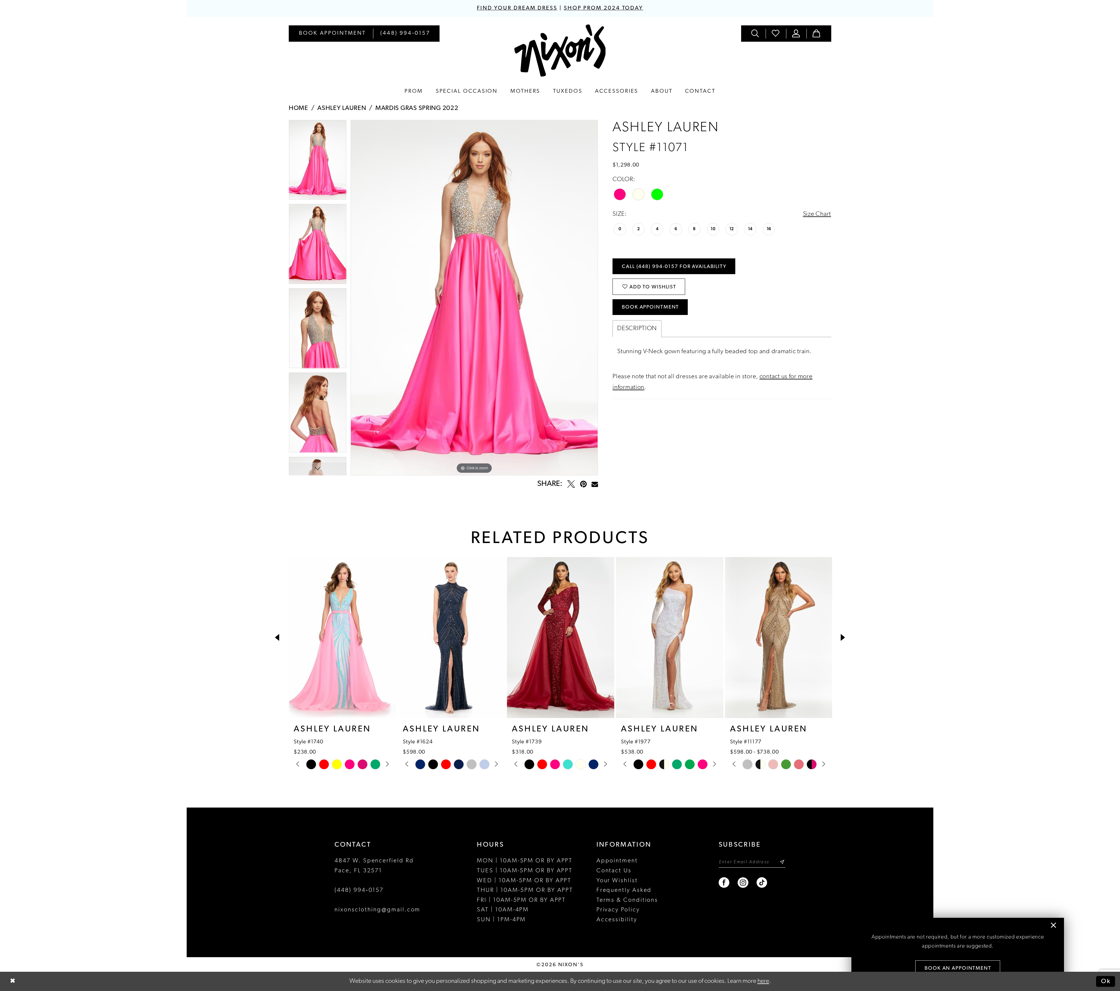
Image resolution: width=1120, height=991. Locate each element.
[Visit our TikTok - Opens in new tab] (762, 882)
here (763, 981)
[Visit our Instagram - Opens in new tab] (743, 882)
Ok (1106, 981)
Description (637, 328)
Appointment (617, 861)
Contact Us (613, 871)
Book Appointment (650, 307)
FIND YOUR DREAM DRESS (517, 8)
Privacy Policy (618, 910)
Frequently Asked (624, 890)
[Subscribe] (781, 861)
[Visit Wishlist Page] (776, 33)
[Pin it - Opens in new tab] (583, 484)
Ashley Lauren (341, 108)
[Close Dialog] (12, 981)
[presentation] (342, 637)
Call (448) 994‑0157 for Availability (674, 266)
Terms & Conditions (627, 900)
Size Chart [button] (817, 214)
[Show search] (756, 33)
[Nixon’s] (560, 50)
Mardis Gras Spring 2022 (417, 108)
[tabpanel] (317, 162)
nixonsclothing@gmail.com (377, 910)
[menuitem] (332, 33)
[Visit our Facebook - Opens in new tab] (724, 882)
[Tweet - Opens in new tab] (571, 484)
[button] (796, 33)
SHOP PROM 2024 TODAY (603, 8)
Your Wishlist (617, 881)
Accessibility (616, 920)
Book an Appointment (958, 968)
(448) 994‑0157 (359, 890)
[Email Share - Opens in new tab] (595, 484)
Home (298, 108)
